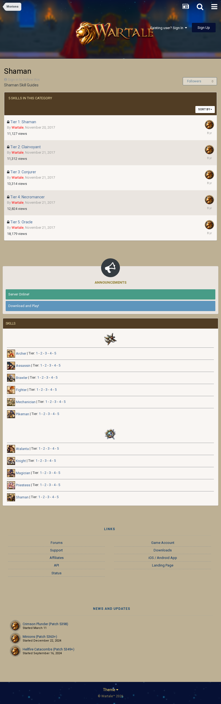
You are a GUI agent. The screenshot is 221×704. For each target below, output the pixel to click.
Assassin (22, 366)
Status (56, 573)
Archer (20, 353)
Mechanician (25, 402)
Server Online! (18, 294)
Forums (57, 543)
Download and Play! (23, 306)
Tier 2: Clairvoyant (25, 147)
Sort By (204, 109)
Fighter (21, 390)
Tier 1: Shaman (23, 122)
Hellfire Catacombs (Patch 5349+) (48, 649)
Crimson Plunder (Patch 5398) (45, 624)
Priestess (22, 485)
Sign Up (204, 28)
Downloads (163, 550)
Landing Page (162, 565)
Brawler (21, 378)
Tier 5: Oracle (21, 222)
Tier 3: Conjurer (23, 172)
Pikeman (22, 414)
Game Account (162, 543)
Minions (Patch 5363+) (40, 637)
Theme (109, 690)
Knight (20, 461)
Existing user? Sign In (167, 28)
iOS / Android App (163, 558)
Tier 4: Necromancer (27, 197)
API (56, 565)
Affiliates (57, 558)
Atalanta (22, 449)
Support (56, 550)
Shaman (22, 497)
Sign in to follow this (24, 80)
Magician (22, 473)
